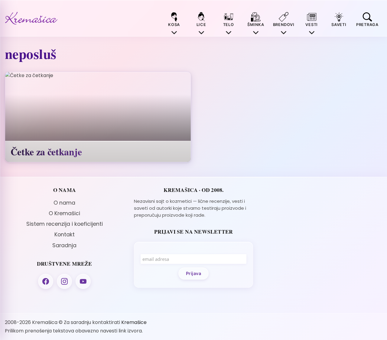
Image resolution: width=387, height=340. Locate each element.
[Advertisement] (322, 229)
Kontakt (64, 234)
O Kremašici (64, 213)
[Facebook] (45, 281)
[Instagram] (64, 281)
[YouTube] (83, 281)
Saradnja (64, 245)
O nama (64, 202)
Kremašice (134, 322)
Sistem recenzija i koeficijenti (64, 224)
